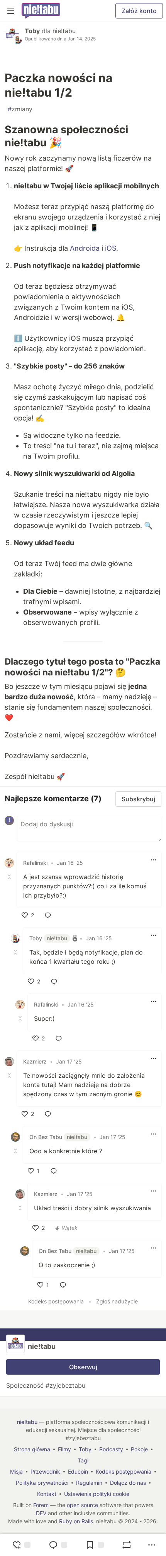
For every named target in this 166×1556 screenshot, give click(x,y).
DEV (41, 1513)
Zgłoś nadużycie (117, 1301)
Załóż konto (139, 11)
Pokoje (139, 1449)
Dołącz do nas (128, 1482)
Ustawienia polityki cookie (96, 1494)
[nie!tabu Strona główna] (41, 10)
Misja (16, 1471)
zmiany (20, 109)
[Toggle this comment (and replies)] (10, 877)
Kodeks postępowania (56, 1301)
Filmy (64, 1449)
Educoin (78, 1471)
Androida (85, 248)
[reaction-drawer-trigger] (21, 1545)
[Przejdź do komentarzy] (58, 1545)
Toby (32, 31)
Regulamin (89, 1482)
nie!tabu (64, 31)
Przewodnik (45, 1471)
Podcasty (111, 1449)
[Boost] (127, 1545)
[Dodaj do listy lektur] (94, 1545)
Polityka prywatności (42, 1482)
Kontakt (46, 1494)
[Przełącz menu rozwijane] (153, 860)
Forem (41, 1505)
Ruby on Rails (76, 1521)
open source (82, 1505)
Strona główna (32, 1449)
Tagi (83, 1460)
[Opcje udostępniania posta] (151, 1545)
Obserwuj (83, 1367)
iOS (110, 248)
